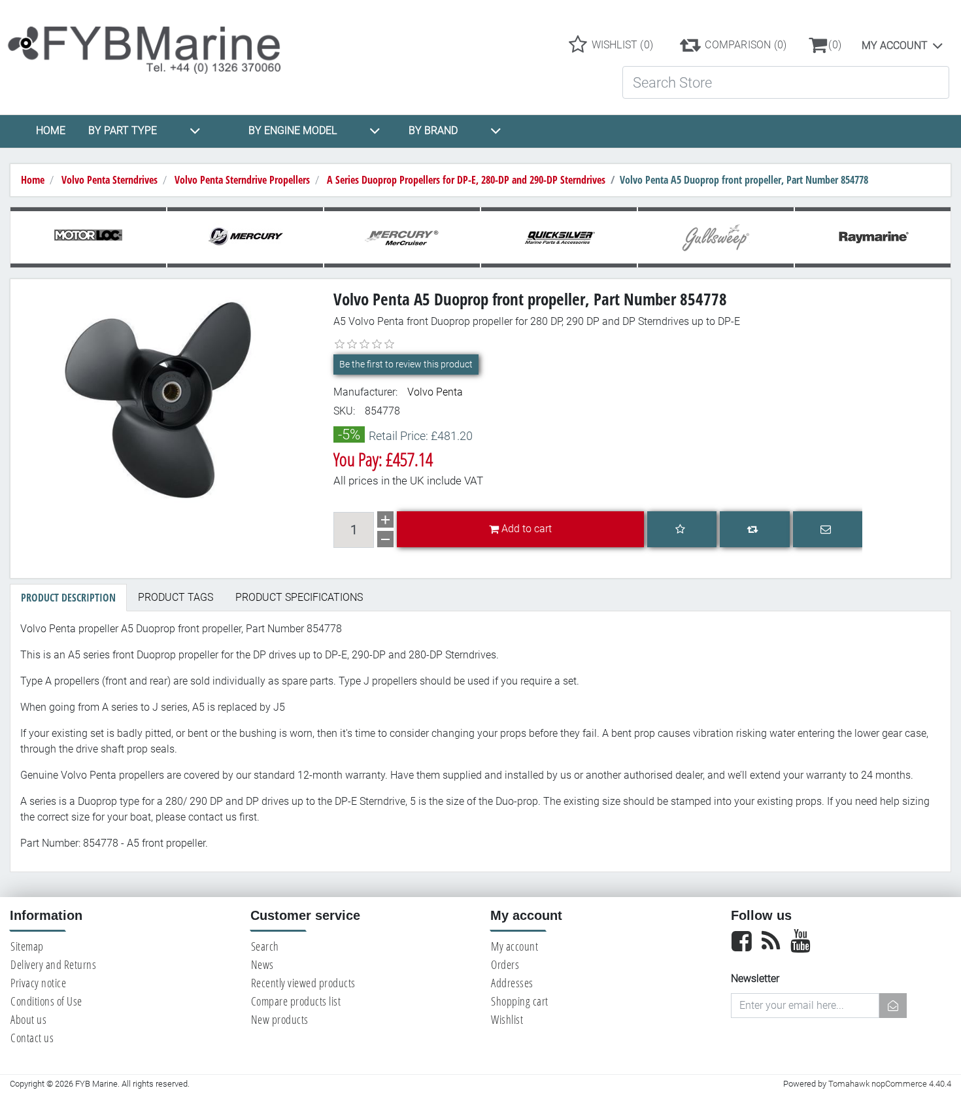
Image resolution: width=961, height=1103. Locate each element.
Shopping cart (519, 1001)
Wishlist (507, 1019)
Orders (505, 964)
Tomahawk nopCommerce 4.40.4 (889, 1084)
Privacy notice (38, 983)
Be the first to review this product (406, 364)
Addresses (512, 983)
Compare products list (296, 1001)
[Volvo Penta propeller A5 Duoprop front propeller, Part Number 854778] (167, 398)
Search (265, 946)
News (262, 964)
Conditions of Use (46, 1001)
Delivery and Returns (53, 964)
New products (280, 1019)
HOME (50, 130)
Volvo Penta (435, 392)
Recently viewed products (303, 983)
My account (895, 45)
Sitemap (27, 946)
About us (28, 1019)
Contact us (32, 1037)
